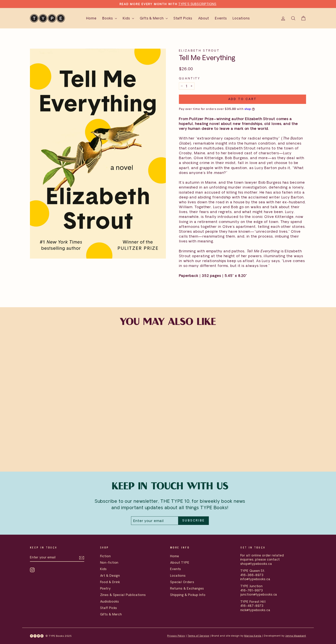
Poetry (105, 588)
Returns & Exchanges (187, 588)
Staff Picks (182, 18)
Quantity (189, 78)
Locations (241, 18)
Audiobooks (109, 601)
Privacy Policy (176, 635)
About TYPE (179, 562)
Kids (127, 18)
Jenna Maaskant (295, 635)
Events (221, 18)
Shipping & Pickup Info (188, 595)
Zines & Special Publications (123, 595)
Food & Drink (110, 582)
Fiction (105, 556)
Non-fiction (109, 562)
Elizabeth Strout (199, 50)
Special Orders (182, 582)
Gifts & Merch (152, 18)
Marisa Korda (252, 635)
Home (91, 18)
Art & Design (110, 575)
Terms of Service (198, 635)
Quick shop (63, 434)
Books (108, 18)
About (203, 18)
